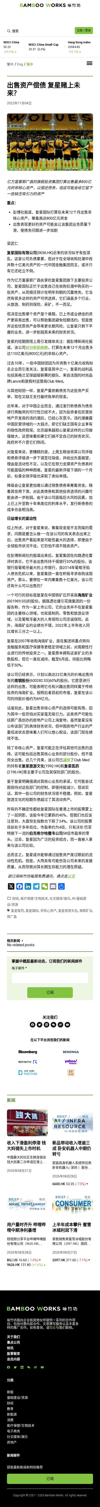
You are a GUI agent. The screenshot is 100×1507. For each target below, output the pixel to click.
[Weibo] (60, 1024)
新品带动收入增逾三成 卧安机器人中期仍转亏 (71, 1149)
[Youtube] (67, 1024)
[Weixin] (53, 1024)
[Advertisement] (50, 18)
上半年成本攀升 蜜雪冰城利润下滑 (71, 1227)
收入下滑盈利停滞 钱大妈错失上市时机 (26, 1146)
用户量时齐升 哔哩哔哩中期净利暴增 (26, 1227)
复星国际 (32, 910)
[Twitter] (39, 1024)
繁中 (10, 64)
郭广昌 (12, 916)
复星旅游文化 (68, 910)
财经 (15, 898)
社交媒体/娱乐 (60, 898)
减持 (66, 760)
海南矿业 (85, 910)
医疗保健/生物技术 (34, 898)
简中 (30, 64)
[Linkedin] (46, 1024)
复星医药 (17, 910)
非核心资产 (48, 910)
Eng (20, 64)
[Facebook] (32, 1024)
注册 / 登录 (84, 30)
